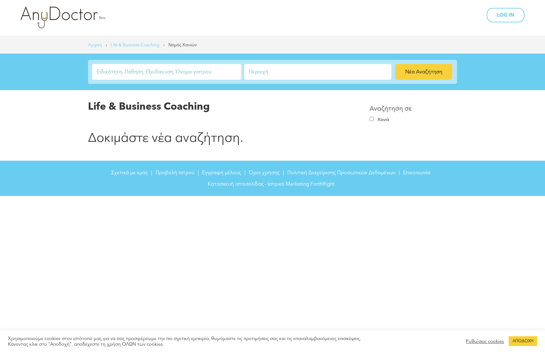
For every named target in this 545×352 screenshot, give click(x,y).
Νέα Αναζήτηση (423, 71)
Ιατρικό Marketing (288, 184)
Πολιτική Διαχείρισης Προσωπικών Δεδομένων (341, 172)
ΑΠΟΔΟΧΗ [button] (523, 341)
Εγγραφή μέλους (221, 172)
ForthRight (322, 184)
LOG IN (505, 15)
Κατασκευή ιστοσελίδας (236, 184)
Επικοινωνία (417, 172)
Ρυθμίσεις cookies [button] (485, 341)
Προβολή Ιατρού (175, 172)
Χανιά (383, 120)
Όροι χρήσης (264, 172)
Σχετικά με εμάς (129, 172)
